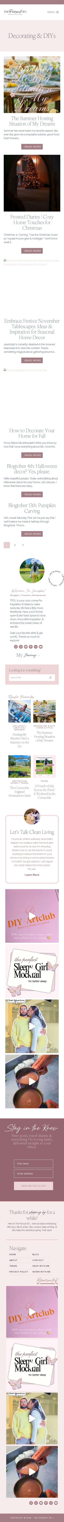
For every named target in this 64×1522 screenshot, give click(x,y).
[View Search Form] (60, 2)
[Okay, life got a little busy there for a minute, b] (32, 1081)
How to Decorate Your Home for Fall (32, 433)
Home (12, 1254)
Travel (25, 783)
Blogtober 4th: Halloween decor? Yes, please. (32, 469)
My (26, 655)
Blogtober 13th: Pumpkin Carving (32, 508)
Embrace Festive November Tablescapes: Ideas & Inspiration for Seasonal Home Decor (32, 329)
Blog (35, 1254)
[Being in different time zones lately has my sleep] (32, 971)
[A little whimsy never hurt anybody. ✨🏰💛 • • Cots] (32, 1026)
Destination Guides (19, 782)
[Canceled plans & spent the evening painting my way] (32, 916)
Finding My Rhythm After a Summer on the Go (19, 740)
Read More (34, 147)
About (13, 1260)
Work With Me (41, 1272)
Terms (13, 1266)
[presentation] (32, 84)
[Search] (50, 677)
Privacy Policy (18, 1272)
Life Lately (19, 726)
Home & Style (45, 728)
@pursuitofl (47, 1280)
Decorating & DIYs (44, 726)
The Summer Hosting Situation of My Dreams (32, 121)
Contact (38, 1260)
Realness (19, 730)
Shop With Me (41, 1266)
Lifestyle (19, 728)
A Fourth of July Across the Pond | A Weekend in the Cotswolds (44, 792)
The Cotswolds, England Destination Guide (20, 792)
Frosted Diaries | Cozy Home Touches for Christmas (32, 222)
